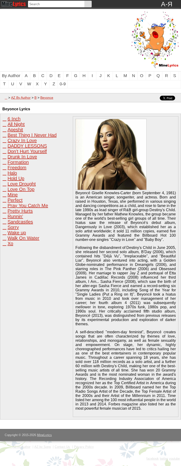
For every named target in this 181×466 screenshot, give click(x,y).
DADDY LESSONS (27, 145)
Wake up (17, 232)
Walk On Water (23, 238)
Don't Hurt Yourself (27, 151)
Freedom (17, 167)
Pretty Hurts (20, 211)
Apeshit (15, 129)
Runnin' (15, 216)
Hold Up (16, 178)
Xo (10, 243)
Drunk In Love (22, 156)
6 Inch (14, 118)
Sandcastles (20, 221)
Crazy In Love (22, 140)
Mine (13, 194)
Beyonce (46, 97)
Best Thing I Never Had (32, 135)
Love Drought (22, 183)
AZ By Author (21, 97)
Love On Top (21, 189)
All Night (16, 124)
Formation (18, 162)
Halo (12, 173)
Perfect (15, 200)
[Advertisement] (48, 39)
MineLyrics (44, 435)
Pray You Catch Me (28, 205)
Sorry (13, 227)
